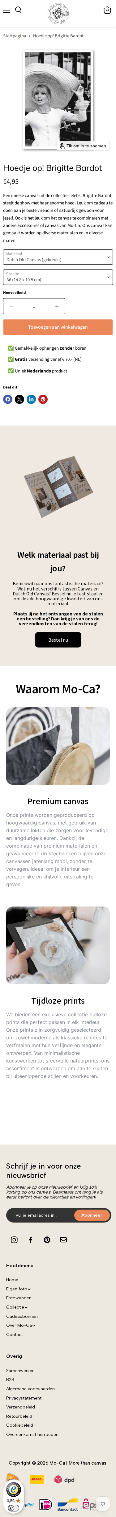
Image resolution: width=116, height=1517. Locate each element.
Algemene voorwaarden (30, 1389)
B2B (10, 1379)
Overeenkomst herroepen (32, 1434)
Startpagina (14, 36)
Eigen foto (16, 1289)
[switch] (13, 1508)
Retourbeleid (19, 1416)
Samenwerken (20, 1370)
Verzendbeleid (20, 1407)
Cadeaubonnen (22, 1316)
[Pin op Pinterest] (43, 399)
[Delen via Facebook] (7, 399)
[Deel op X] (19, 399)
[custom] (14, 1239)
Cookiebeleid (19, 1425)
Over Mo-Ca (19, 1325)
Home (12, 1279)
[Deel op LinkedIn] (31, 399)
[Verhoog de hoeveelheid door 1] (57, 306)
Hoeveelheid (14, 292)
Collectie (15, 1307)
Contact (14, 1334)
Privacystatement (23, 1398)
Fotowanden (19, 1298)
